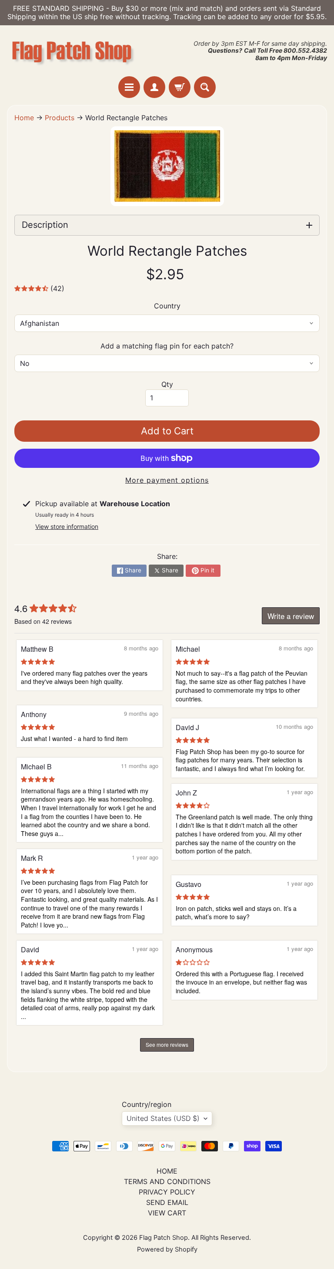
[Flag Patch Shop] (72, 50)
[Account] (154, 87)
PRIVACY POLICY (167, 1192)
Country (167, 305)
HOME (167, 1171)
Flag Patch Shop (163, 1238)
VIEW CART (167, 1212)
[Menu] (129, 87)
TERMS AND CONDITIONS (167, 1181)
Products (59, 117)
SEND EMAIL (167, 1202)
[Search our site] (205, 87)
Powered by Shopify (167, 1249)
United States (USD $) (163, 1118)
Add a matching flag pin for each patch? (167, 346)
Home (24, 117)
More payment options (167, 480)
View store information (66, 526)
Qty (167, 384)
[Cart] (179, 87)
